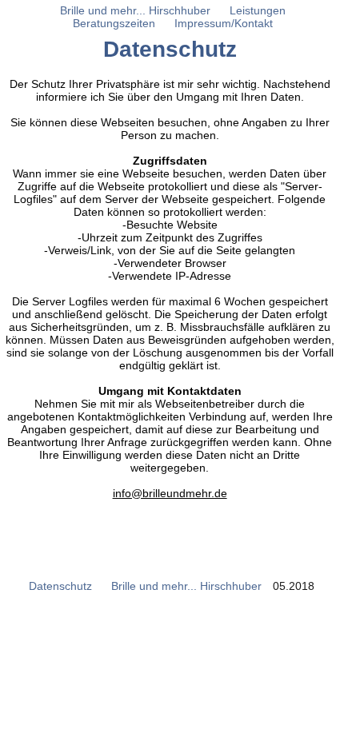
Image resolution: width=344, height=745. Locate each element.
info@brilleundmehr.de (170, 493)
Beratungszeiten (114, 23)
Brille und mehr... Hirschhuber (186, 586)
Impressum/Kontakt (223, 23)
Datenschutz (60, 586)
